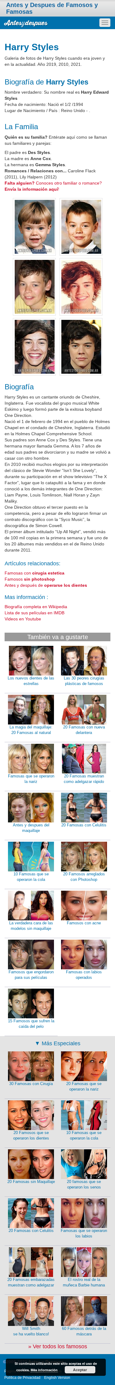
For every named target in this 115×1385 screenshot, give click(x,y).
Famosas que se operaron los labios (84, 1233)
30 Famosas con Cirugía (31, 1083)
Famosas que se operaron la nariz (31, 779)
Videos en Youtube (23, 618)
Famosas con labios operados (84, 975)
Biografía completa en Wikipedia (36, 606)
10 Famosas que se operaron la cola (31, 877)
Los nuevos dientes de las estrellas (31, 681)
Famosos (30, 579)
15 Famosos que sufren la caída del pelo (31, 1024)
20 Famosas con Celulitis (83, 825)
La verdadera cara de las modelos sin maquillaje (31, 926)
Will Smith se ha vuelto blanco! (31, 1331)
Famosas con (34, 573)
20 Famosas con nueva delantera (84, 730)
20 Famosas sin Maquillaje (31, 1181)
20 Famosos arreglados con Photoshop (84, 877)
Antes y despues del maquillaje (31, 828)
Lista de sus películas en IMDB (34, 612)
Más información (44, 1370)
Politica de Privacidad (22, 1378)
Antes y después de (46, 585)
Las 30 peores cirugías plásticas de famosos (84, 681)
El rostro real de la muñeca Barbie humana (84, 1282)
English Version (57, 1378)
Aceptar (80, 1369)
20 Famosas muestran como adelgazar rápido (84, 779)
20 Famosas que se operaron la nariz (84, 1086)
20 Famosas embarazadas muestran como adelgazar (31, 1282)
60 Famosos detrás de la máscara (84, 1331)
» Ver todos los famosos (57, 1346)
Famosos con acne (84, 923)
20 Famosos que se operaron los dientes (31, 1135)
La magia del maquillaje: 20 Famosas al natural (31, 730)
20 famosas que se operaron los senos (84, 1184)
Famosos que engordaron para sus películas (31, 975)
